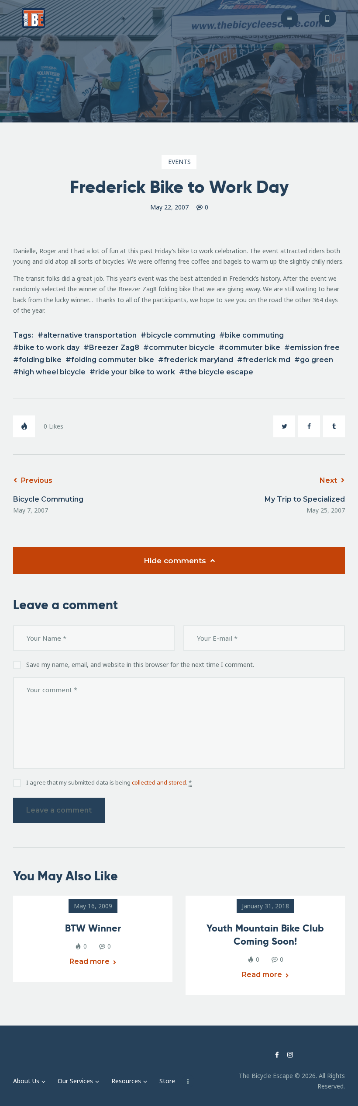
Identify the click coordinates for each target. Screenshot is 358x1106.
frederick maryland (198, 360)
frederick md (266, 360)
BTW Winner (93, 928)
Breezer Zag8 (114, 347)
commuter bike (252, 347)
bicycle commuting (180, 335)
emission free (315, 347)
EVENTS (179, 161)
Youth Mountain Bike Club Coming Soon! (265, 934)
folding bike (40, 360)
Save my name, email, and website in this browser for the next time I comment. (140, 664)
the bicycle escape (219, 372)
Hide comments (176, 560)
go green (316, 360)
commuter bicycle (182, 347)
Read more (89, 961)
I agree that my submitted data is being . (109, 782)
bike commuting (254, 335)
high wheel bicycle (52, 372)
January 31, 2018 (265, 906)
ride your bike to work (135, 372)
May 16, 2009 (93, 906)
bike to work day (49, 347)
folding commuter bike (112, 360)
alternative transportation (90, 335)
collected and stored (159, 782)
